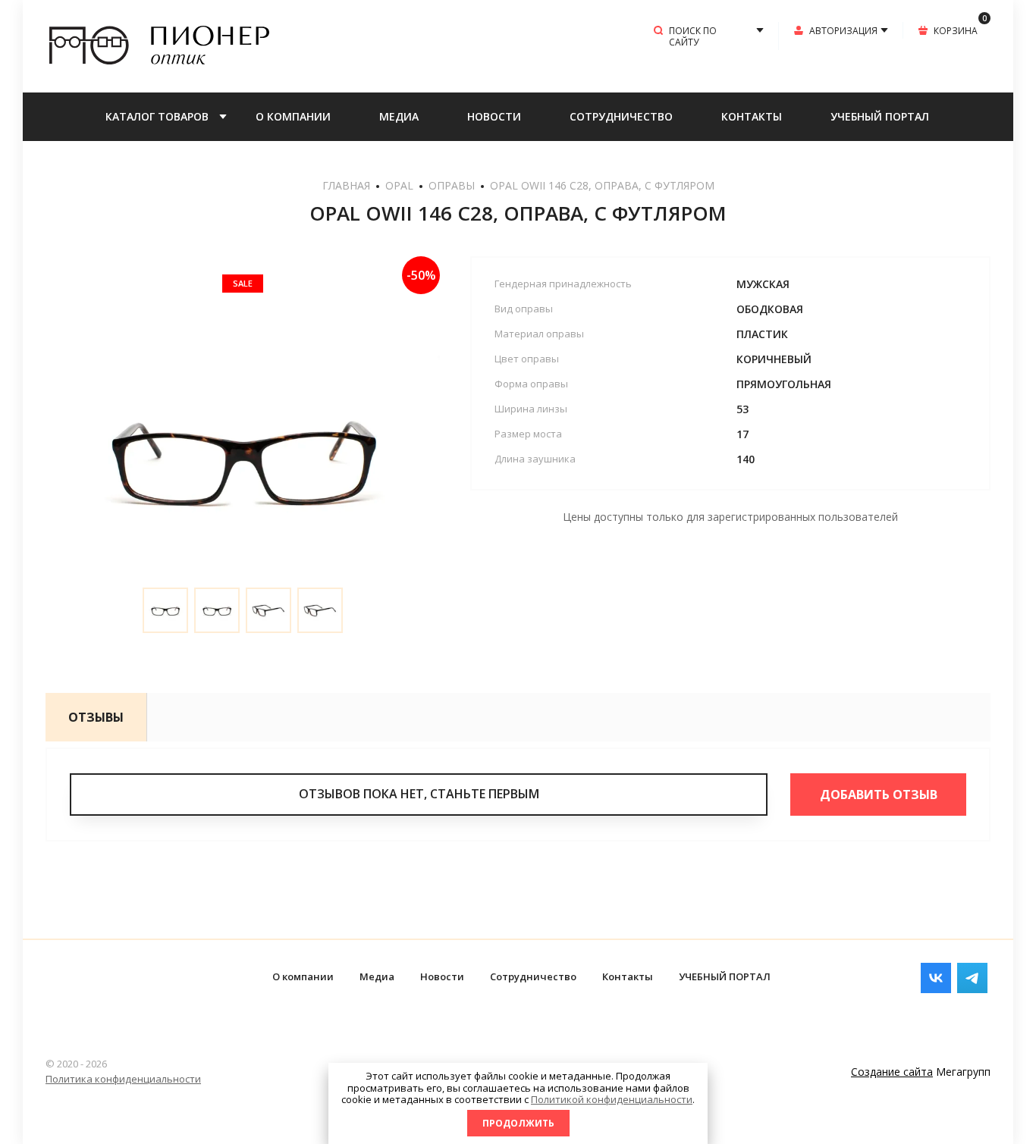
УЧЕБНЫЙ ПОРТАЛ (879, 116)
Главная (346, 185)
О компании (293, 116)
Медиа (399, 116)
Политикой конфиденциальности (611, 1099)
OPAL (399, 185)
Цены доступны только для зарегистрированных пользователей (730, 516)
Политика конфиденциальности (123, 1079)
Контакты (751, 116)
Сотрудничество (621, 116)
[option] (243, 453)
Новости (494, 116)
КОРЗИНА (960, 29)
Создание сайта (892, 1071)
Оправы (452, 185)
